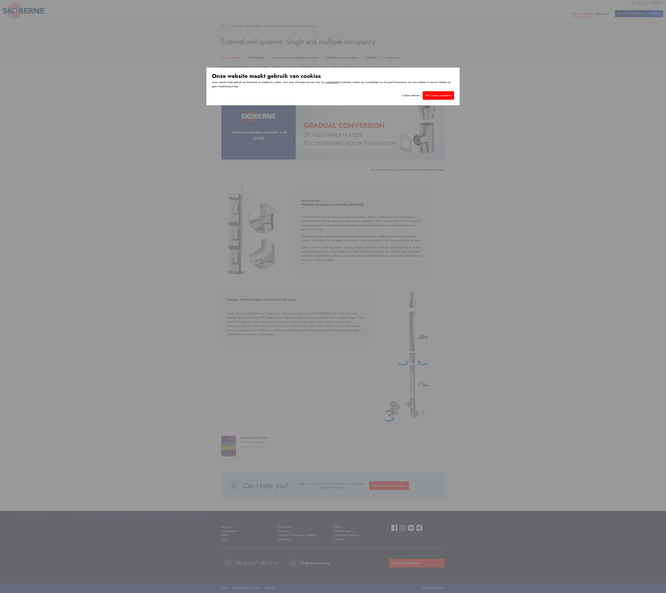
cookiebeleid (332, 82)
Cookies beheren (411, 95)
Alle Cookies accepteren (438, 95)
